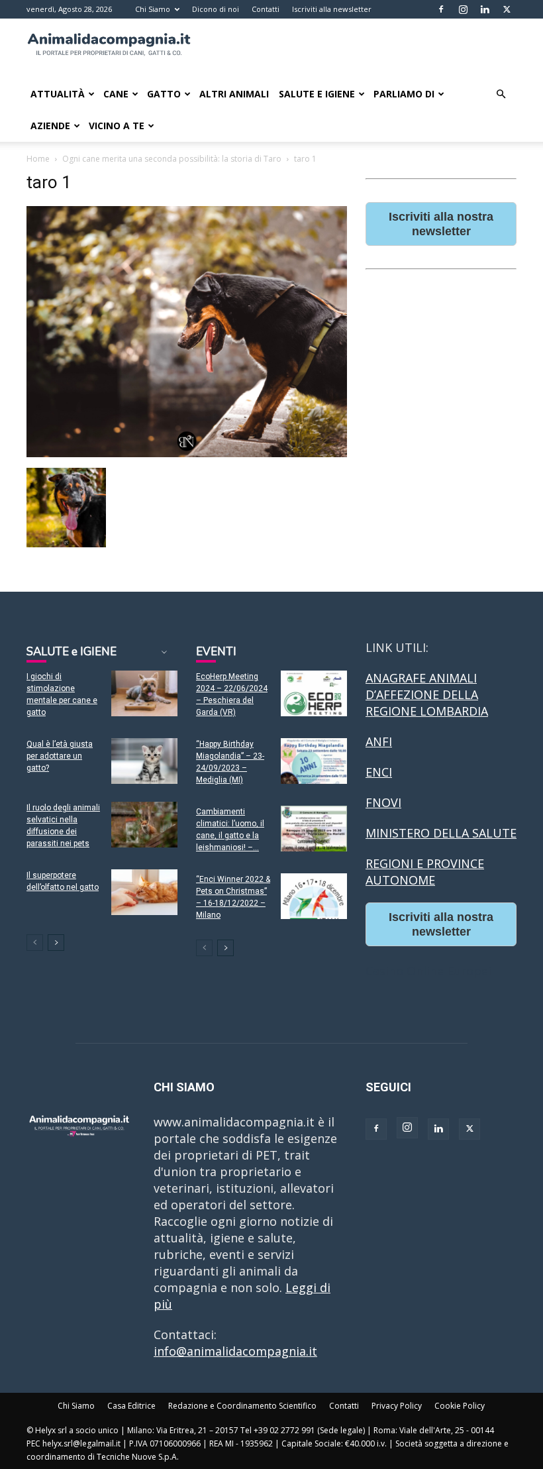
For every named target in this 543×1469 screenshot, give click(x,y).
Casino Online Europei (428, 971)
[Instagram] (463, 9)
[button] (501, 93)
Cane (115, 93)
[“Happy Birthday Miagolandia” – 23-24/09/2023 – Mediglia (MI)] (314, 761)
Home (38, 158)
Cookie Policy (459, 1405)
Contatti (265, 9)
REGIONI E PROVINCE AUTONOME (425, 871)
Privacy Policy (396, 1405)
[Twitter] (507, 9)
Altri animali (234, 93)
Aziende (50, 125)
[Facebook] (441, 9)
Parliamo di (403, 93)
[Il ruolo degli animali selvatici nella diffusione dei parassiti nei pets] (144, 824)
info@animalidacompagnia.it (235, 1351)
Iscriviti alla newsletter (331, 9)
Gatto (164, 93)
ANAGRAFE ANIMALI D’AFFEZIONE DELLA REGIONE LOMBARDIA (427, 694)
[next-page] (56, 942)
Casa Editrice (131, 1405)
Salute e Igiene (317, 93)
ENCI (379, 772)
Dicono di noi (215, 9)
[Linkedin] (485, 9)
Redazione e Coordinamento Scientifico (242, 1405)
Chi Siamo (152, 9)
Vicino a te (116, 125)
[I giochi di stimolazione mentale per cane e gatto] (144, 693)
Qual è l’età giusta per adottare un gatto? (59, 756)
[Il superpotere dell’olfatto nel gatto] (144, 892)
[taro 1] (186, 453)
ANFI (379, 741)
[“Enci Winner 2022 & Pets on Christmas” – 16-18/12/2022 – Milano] (314, 896)
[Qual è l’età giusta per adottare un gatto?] (144, 761)
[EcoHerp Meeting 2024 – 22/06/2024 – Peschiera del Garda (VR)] (314, 693)
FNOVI (383, 802)
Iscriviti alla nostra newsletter (441, 224)
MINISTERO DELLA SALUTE (441, 833)
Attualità (57, 93)
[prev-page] (34, 942)
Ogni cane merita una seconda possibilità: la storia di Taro (171, 158)
